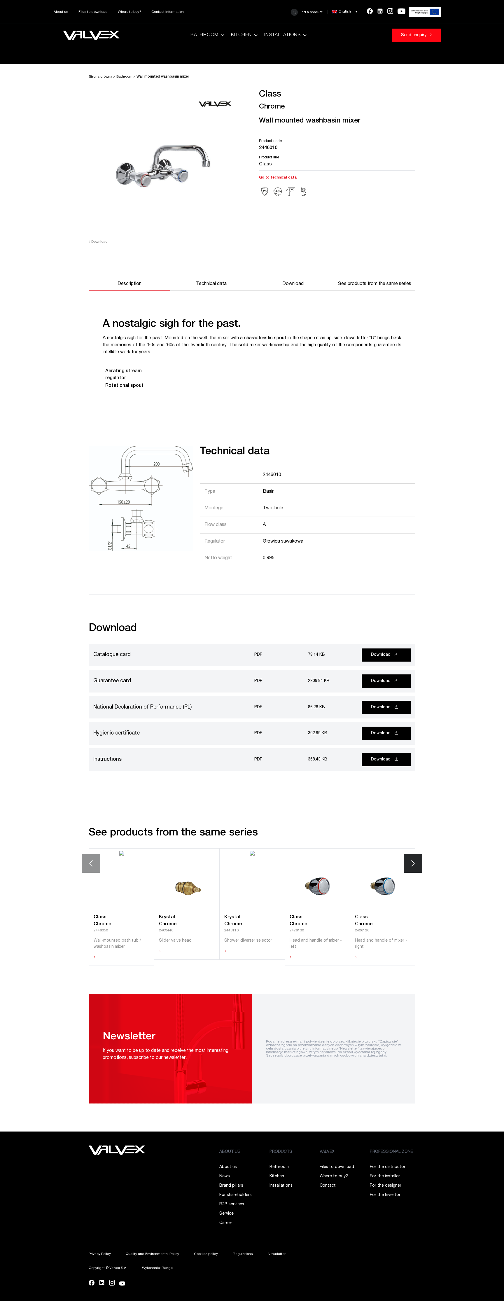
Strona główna (100, 76)
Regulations (243, 1254)
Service (226, 1214)
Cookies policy (206, 1254)
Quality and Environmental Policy (152, 1254)
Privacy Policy (100, 1254)
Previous (91, 863)
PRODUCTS (281, 1152)
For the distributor (387, 1167)
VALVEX (327, 1152)
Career (225, 1223)
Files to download (93, 12)
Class (265, 164)
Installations (282, 35)
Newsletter (277, 1254)
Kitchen (241, 35)
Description (129, 284)
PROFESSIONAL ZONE (391, 1152)
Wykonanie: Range (157, 1268)
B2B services (231, 1204)
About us (61, 12)
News (224, 1176)
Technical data (211, 284)
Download (98, 242)
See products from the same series (374, 284)
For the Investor (385, 1195)
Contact (328, 1186)
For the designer (385, 1186)
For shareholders (235, 1195)
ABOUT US (230, 1152)
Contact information (167, 12)
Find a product (310, 12)
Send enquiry (414, 35)
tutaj (382, 1055)
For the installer (385, 1176)
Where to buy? (129, 12)
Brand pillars (231, 1186)
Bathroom (204, 35)
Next (413, 863)
